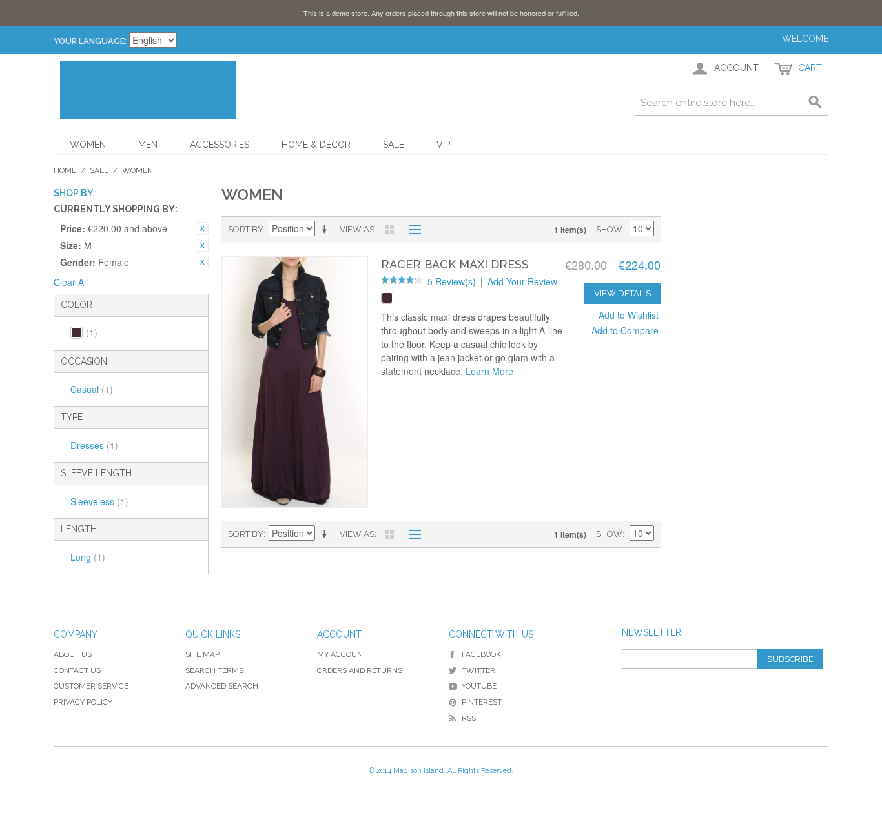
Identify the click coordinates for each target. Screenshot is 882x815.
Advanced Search (221, 685)
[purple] (387, 298)
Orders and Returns (359, 670)
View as (357, 229)
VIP (443, 144)
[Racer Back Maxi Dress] (294, 382)
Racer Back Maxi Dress (455, 264)
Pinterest (482, 702)
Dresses (94, 445)
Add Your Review (522, 281)
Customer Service (91, 685)
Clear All (71, 282)
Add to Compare (625, 330)
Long (87, 556)
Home (65, 170)
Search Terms (214, 670)
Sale (393, 144)
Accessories (219, 144)
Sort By (245, 229)
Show (609, 229)
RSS (469, 718)
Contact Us (77, 670)
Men (148, 144)
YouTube (479, 685)
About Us (73, 654)
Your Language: (90, 41)
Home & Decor (316, 144)
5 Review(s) (451, 281)
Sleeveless (99, 501)
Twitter (478, 670)
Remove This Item (202, 228)
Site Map (202, 654)
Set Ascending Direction (326, 229)
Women (88, 144)
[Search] (815, 103)
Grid (389, 229)
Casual (91, 389)
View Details (622, 293)
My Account (342, 654)
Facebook (481, 654)
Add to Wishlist (629, 314)
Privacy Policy (83, 702)
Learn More (489, 371)
